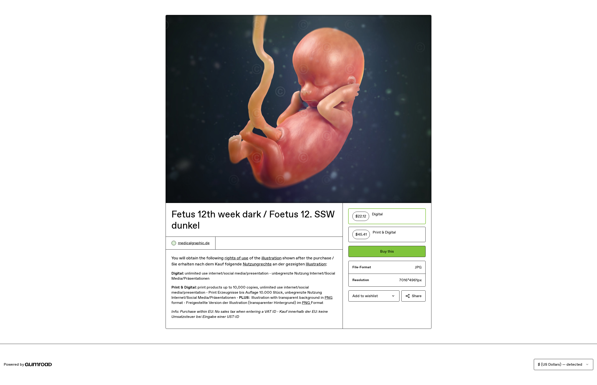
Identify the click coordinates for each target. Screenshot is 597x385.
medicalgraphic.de (194, 243)
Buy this (387, 251)
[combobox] (373, 296)
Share (417, 296)
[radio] (387, 216)
